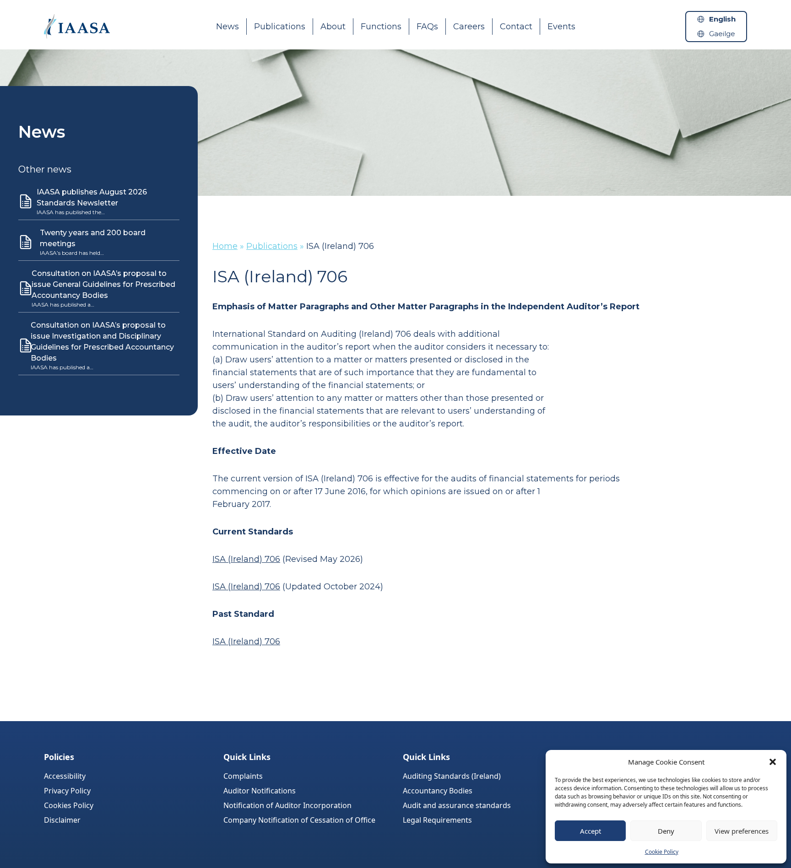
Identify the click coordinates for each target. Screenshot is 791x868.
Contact (516, 27)
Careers (469, 27)
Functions (381, 27)
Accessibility (65, 776)
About (333, 27)
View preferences (742, 831)
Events (561, 27)
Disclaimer (62, 820)
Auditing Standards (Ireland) (452, 776)
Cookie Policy (661, 852)
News (227, 27)
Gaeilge (722, 33)
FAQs (427, 27)
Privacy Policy (67, 791)
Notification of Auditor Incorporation (287, 805)
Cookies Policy (68, 805)
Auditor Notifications (259, 791)
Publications (279, 27)
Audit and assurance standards (457, 805)
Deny (666, 831)
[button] (772, 761)
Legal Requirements (437, 820)
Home (225, 246)
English (722, 19)
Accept (590, 831)
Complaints (243, 776)
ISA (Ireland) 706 (246, 559)
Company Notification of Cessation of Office (299, 820)
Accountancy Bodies (437, 791)
